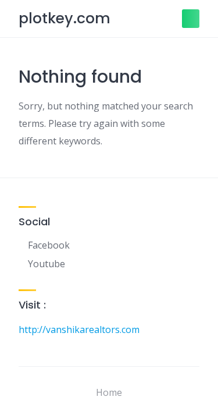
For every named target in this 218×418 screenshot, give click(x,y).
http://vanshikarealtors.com (79, 329)
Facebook (49, 245)
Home (109, 392)
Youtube (46, 263)
